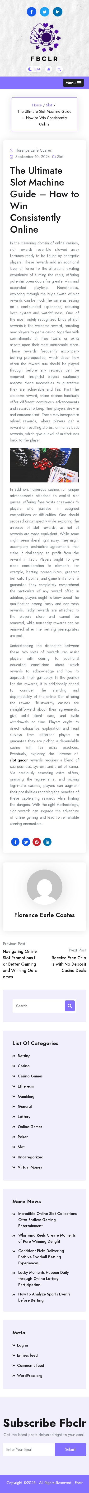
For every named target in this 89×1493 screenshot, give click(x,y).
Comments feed (30, 1365)
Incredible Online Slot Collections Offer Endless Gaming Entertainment (47, 1220)
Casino (24, 1066)
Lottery (24, 1116)
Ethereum (26, 1086)
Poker (23, 1137)
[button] (73, 83)
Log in (22, 1345)
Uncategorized (30, 1157)
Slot (49, 105)
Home (37, 105)
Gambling (26, 1096)
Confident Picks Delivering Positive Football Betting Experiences (41, 1257)
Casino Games (30, 1076)
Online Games (30, 1126)
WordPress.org (29, 1375)
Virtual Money (30, 1167)
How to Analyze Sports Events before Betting (44, 1297)
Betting (24, 1056)
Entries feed (27, 1355)
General (25, 1106)
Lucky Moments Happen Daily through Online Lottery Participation (43, 1278)
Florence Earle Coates (44, 915)
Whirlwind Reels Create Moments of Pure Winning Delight (46, 1238)
